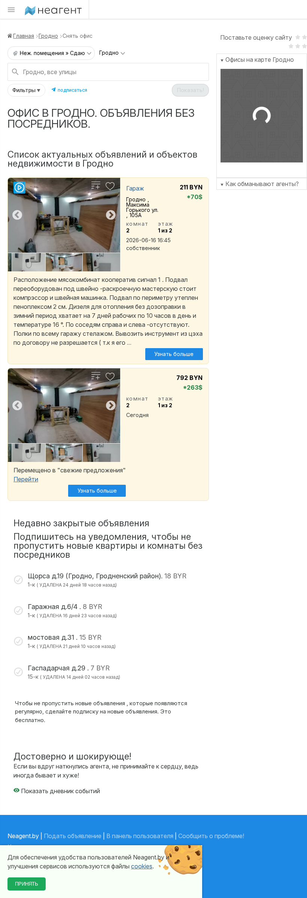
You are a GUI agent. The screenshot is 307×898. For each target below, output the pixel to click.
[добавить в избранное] (110, 188)
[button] (26, 90)
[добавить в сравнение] (95, 188)
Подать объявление (72, 836)
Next (110, 215)
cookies (141, 866)
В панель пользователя (139, 836)
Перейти (25, 479)
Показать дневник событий (59, 791)
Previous (17, 215)
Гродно (48, 36)
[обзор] (19, 191)
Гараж (135, 188)
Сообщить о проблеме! (211, 836)
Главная (23, 36)
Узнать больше (174, 354)
